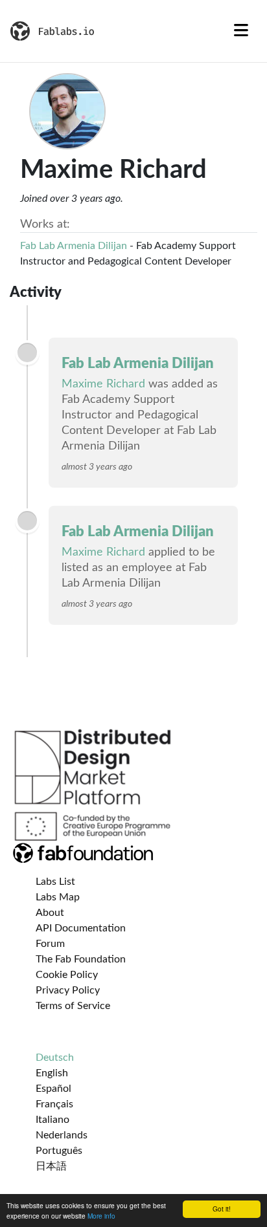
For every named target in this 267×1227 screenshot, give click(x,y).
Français (54, 1104)
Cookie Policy (67, 975)
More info (101, 1216)
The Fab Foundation (81, 959)
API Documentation (81, 928)
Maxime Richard (103, 384)
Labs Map (58, 897)
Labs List (55, 881)
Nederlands (61, 1135)
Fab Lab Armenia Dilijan (73, 246)
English (52, 1073)
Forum (50, 944)
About (50, 912)
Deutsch (55, 1057)
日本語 (51, 1166)
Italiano (52, 1119)
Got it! (222, 1208)
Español (53, 1088)
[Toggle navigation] (241, 31)
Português (59, 1151)
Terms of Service (73, 1006)
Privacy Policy (68, 990)
